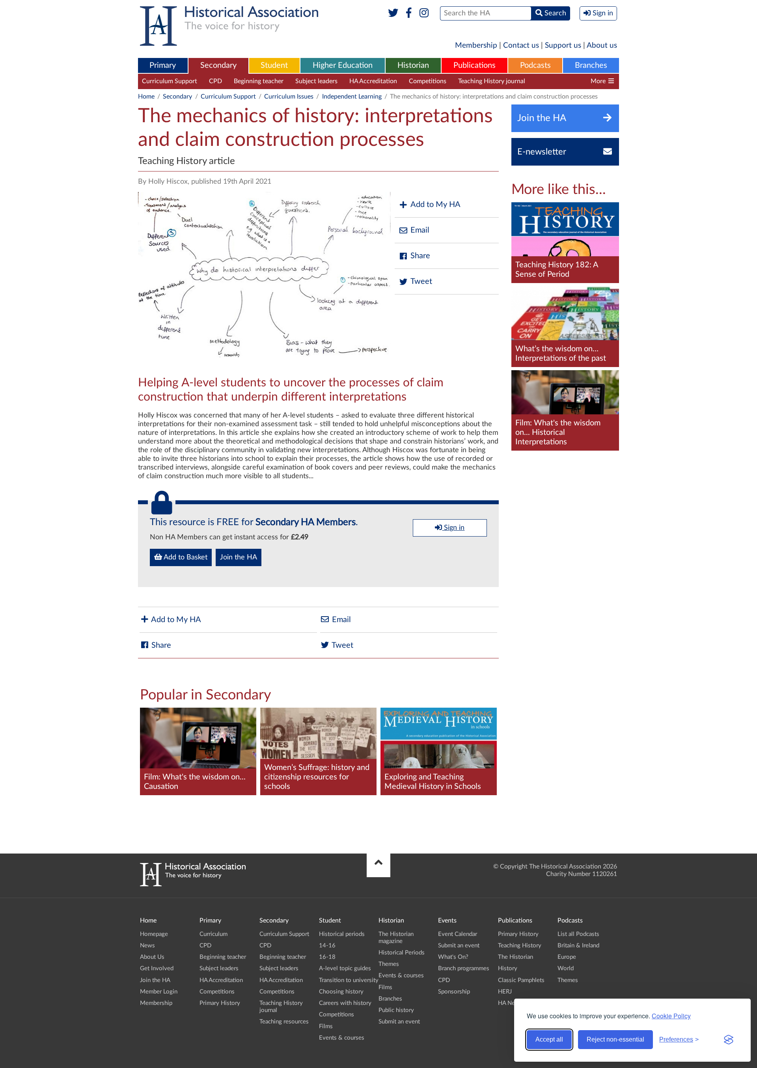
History (507, 968)
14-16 (327, 946)
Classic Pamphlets (521, 980)
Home (146, 96)
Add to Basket (184, 557)
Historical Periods (401, 953)
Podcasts (535, 65)
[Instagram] (424, 13)
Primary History (220, 1003)
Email (419, 230)
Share (420, 256)
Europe (566, 957)
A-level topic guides (345, 968)
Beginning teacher (258, 81)
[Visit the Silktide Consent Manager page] (728, 1039)
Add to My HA (435, 205)
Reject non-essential (615, 1039)
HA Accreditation (373, 81)
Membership (476, 45)
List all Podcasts (578, 934)
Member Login (158, 992)
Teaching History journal (491, 81)
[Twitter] (393, 13)
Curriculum (213, 934)
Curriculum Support (169, 81)
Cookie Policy (671, 1015)
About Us (152, 957)
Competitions (427, 81)
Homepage (154, 934)
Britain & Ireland (578, 946)
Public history (396, 1010)
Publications (474, 65)
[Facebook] (408, 13)
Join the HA (238, 557)
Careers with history (345, 1003)
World (565, 968)
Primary (162, 65)
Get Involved (156, 968)
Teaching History (519, 946)
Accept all (549, 1039)
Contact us (521, 45)
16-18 (327, 957)
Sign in (453, 527)
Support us (563, 45)
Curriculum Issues (288, 96)
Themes (388, 964)
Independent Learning (352, 96)
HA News (510, 1003)
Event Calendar (457, 934)
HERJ (505, 992)
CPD (215, 81)
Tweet (421, 281)
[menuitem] (163, 66)
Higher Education (343, 65)
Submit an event (399, 1022)
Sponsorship (454, 992)
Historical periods (342, 934)
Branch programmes (463, 968)
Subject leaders (316, 81)
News (147, 946)
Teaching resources (563, 81)
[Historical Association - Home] (193, 884)
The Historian (515, 957)
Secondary (218, 65)
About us (602, 45)
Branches (591, 65)
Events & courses (341, 1038)
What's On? (453, 957)
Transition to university (348, 980)
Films (326, 1026)
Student (274, 65)
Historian (413, 65)
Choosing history (341, 992)
